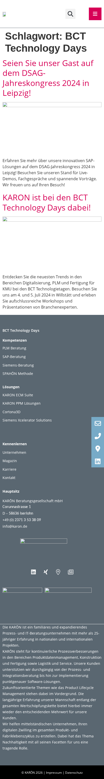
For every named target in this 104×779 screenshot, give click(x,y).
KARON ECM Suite (18, 395)
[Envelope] (97, 423)
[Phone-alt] (97, 436)
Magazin (10, 460)
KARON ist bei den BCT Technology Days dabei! (47, 202)
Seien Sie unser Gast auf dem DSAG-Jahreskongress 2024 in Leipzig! (48, 77)
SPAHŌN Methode (18, 373)
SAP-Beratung (14, 356)
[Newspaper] (70, 572)
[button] (70, 14)
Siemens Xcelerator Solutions (27, 420)
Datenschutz (74, 772)
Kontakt (9, 477)
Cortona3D (11, 411)
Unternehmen (14, 452)
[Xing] (45, 572)
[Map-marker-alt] (58, 572)
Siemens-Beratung (18, 365)
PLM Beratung (14, 348)
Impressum (54, 772)
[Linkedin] (33, 572)
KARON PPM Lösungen (22, 403)
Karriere (9, 469)
